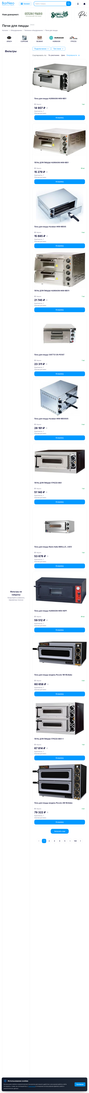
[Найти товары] (68, 3)
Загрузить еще (59, 831)
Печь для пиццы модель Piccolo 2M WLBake (53, 803)
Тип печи (57, 49)
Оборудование (16, 30)
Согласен (80, 1084)
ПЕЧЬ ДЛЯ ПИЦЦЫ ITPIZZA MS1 (48, 483)
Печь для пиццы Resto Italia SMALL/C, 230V (53, 547)
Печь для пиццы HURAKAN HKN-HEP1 (50, 611)
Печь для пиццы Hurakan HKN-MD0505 (51, 419)
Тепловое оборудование (33, 30)
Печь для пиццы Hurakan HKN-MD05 (50, 227)
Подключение (40, 49)
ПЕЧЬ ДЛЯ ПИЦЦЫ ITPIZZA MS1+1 (49, 739)
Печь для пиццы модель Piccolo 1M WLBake (53, 675)
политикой (31, 1086)
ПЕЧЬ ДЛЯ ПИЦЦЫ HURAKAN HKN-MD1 (51, 162)
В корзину (60, 118)
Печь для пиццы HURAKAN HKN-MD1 (50, 98)
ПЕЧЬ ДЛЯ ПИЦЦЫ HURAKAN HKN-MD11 (51, 291)
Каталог (5, 30)
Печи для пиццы (51, 30)
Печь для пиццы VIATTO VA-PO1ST (49, 355)
